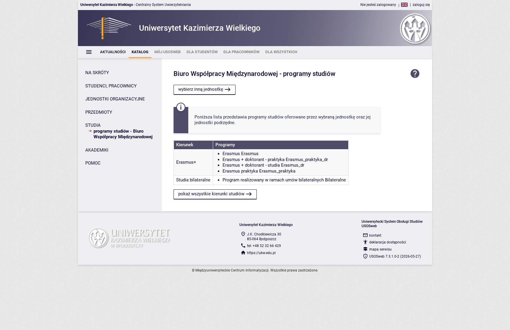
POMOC (93, 163)
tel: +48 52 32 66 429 (264, 246)
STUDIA (93, 125)
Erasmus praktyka (240, 171)
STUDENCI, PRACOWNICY (111, 86)
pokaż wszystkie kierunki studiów (211, 193)
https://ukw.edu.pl (261, 253)
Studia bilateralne (193, 180)
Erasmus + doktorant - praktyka (254, 159)
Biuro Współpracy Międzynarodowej (226, 73)
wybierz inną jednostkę (200, 89)
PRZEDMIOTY (98, 112)
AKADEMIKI (96, 150)
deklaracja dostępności (387, 242)
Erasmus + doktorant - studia (251, 165)
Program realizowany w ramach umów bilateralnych (273, 180)
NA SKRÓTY (97, 72)
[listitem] (113, 52)
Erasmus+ (186, 162)
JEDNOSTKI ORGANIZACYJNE (115, 99)
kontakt (375, 235)
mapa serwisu (380, 249)
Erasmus (231, 153)
